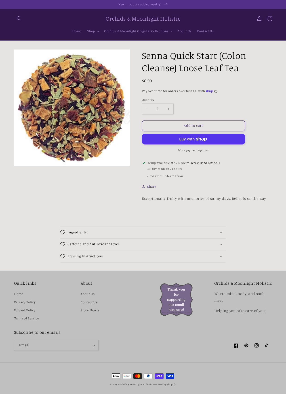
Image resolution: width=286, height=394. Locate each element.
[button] (19, 18)
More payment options (193, 150)
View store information (165, 176)
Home (18, 294)
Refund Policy (25, 310)
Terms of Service (26, 318)
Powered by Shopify (164, 384)
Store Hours (90, 310)
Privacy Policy (25, 302)
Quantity (148, 99)
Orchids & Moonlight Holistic (135, 384)
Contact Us (89, 302)
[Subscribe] (93, 345)
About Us (88, 294)
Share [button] (151, 186)
